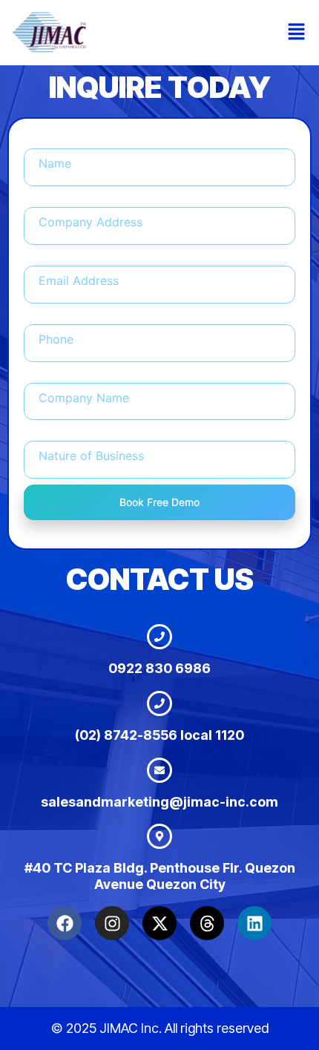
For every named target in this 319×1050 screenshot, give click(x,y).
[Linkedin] (254, 923)
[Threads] (207, 923)
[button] (297, 32)
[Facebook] (64, 923)
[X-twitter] (159, 923)
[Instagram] (112, 923)
